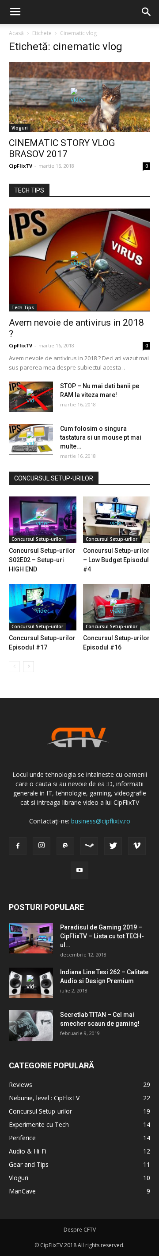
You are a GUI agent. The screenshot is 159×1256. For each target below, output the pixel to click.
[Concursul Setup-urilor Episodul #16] (117, 607)
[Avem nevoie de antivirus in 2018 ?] (79, 260)
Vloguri (19, 128)
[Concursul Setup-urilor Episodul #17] (42, 607)
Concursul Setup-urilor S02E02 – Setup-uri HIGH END (42, 560)
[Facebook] (17, 846)
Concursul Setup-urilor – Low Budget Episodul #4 (116, 560)
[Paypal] (65, 846)
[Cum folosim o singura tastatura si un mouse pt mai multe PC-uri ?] (31, 439)
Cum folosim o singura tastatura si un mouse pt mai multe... (100, 437)
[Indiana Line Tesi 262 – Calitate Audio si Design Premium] (31, 983)
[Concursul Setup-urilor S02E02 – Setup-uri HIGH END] (42, 519)
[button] (146, 12)
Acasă (16, 33)
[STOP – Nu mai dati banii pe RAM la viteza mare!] (31, 397)
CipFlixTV (20, 165)
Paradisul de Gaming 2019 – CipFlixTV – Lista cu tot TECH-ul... (102, 936)
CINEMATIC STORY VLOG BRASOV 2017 (62, 148)
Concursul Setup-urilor (37, 539)
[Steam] (89, 846)
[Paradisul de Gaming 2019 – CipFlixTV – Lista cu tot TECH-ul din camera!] (31, 938)
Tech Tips (22, 307)
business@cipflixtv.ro (100, 821)
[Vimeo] (137, 846)
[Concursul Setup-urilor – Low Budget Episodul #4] (117, 519)
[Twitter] (113, 846)
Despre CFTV (80, 1229)
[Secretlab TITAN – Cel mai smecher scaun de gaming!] (31, 1025)
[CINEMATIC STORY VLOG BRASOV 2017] (79, 97)
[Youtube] (79, 870)
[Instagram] (41, 846)
